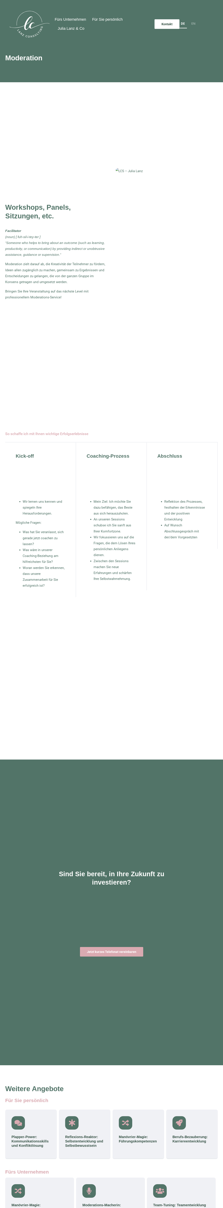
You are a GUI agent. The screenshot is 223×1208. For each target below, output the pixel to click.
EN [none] (193, 23)
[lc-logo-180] (29, 12)
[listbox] (188, 24)
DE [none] (183, 23)
